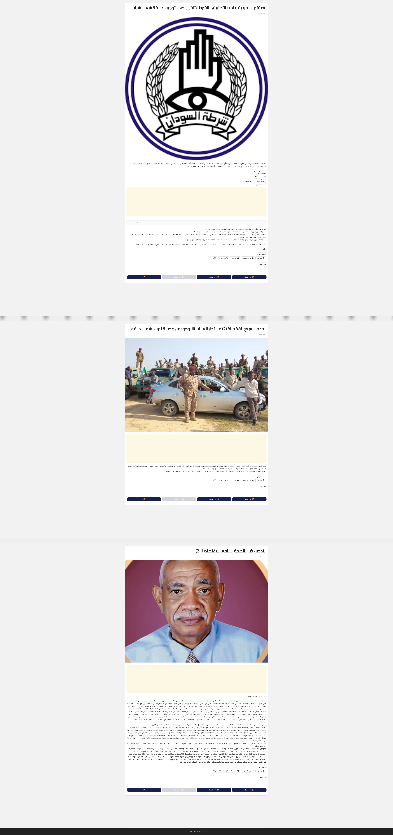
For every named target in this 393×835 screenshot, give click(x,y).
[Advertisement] (196, 201)
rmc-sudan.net (194, 831)
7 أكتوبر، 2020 (263, 13)
